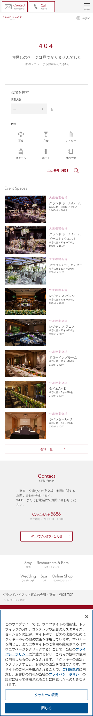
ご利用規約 (70, 669)
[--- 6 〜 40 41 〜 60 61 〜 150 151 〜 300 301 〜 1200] (29, 109)
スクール (21, 158)
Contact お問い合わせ (14, 7)
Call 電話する (42, 7)
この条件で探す (58, 170)
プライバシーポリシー (65, 674)
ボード (46, 158)
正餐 (21, 140)
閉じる (46, 708)
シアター (71, 140)
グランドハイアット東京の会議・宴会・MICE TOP (38, 594)
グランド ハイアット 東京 (12, 18)
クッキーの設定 (46, 695)
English (83, 18)
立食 (46, 140)
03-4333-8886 (46, 514)
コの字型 (71, 158)
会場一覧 (46, 449)
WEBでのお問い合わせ (47, 536)
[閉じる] (86, 616)
